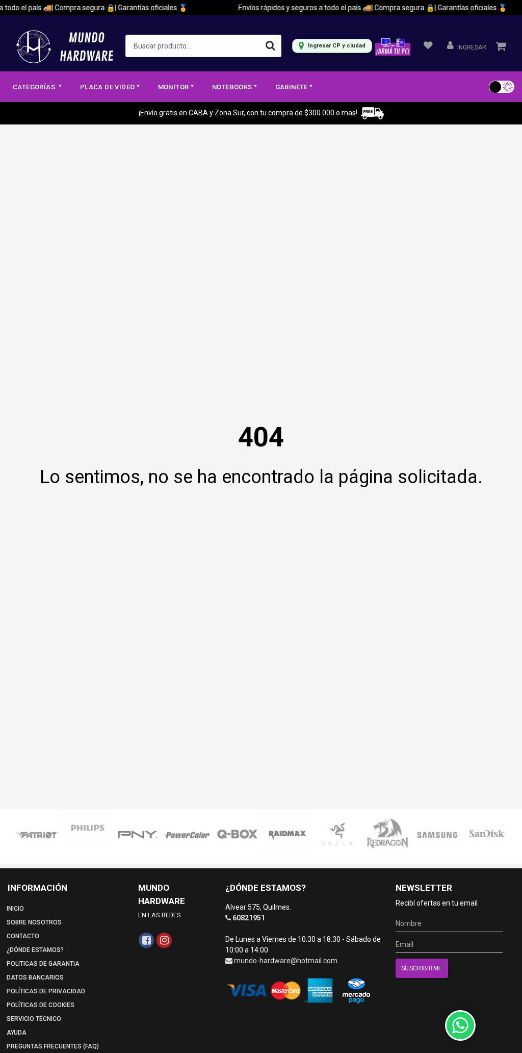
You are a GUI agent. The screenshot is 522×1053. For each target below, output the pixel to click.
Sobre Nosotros (34, 922)
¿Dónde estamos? (35, 950)
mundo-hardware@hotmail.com (285, 961)
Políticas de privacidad (46, 991)
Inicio (15, 908)
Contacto (23, 936)
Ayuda (17, 1032)
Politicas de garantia (43, 963)
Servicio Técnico (34, 1018)
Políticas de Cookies (40, 1005)
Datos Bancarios (35, 977)
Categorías (35, 87)
